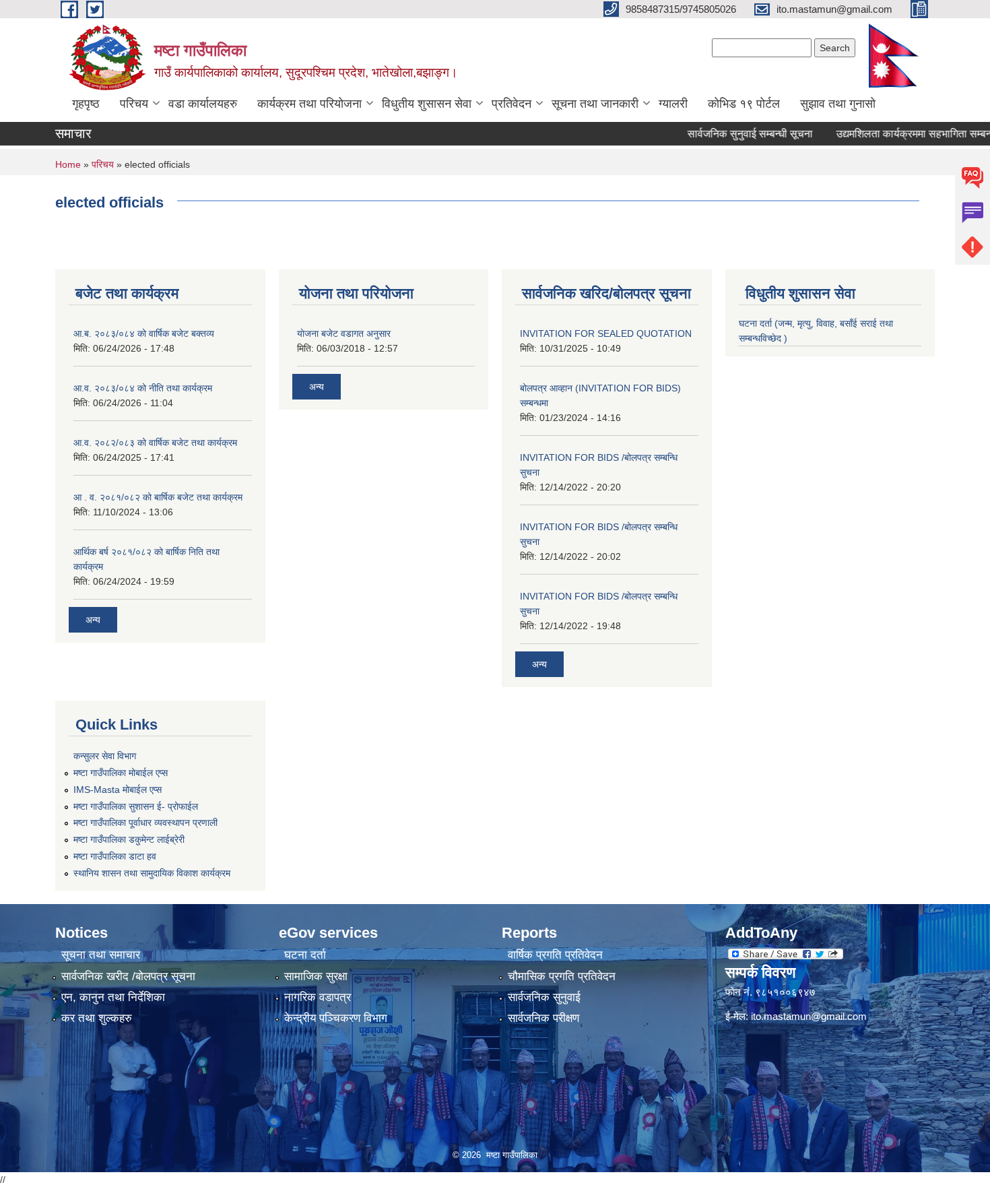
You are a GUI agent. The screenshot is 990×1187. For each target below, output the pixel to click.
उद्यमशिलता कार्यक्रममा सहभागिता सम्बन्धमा (897, 133)
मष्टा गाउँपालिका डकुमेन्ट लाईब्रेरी (129, 839)
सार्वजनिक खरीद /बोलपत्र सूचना (128, 976)
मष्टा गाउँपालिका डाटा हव (114, 856)
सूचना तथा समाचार (100, 955)
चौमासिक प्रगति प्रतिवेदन (562, 976)
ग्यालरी (673, 103)
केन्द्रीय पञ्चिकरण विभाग (335, 1018)
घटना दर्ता (305, 955)
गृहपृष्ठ (86, 103)
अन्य (93, 619)
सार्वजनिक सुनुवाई (544, 997)
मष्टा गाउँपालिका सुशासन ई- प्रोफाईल (135, 806)
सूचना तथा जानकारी (595, 103)
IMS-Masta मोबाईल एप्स (117, 789)
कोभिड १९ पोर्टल (744, 103)
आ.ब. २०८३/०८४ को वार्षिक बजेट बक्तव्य (143, 333)
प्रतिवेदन (511, 103)
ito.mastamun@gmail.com (809, 1016)
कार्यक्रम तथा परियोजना (309, 103)
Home (68, 164)
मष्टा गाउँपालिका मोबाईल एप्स (120, 772)
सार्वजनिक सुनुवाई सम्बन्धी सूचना (727, 133)
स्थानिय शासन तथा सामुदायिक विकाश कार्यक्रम (151, 873)
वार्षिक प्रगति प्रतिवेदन (555, 955)
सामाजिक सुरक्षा (316, 976)
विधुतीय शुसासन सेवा (426, 103)
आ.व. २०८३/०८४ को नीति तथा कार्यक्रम (142, 388)
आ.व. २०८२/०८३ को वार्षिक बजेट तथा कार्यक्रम (155, 442)
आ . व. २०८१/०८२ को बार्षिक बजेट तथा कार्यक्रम (157, 497)
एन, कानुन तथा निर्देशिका (113, 997)
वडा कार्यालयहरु (202, 103)
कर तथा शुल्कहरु (96, 1018)
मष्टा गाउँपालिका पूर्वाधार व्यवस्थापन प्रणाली (145, 822)
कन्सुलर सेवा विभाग (104, 755)
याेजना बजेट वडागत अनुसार (344, 333)
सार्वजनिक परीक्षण (543, 1018)
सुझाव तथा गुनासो (838, 103)
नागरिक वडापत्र (317, 997)
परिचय (134, 103)
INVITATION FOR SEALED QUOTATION (606, 333)
